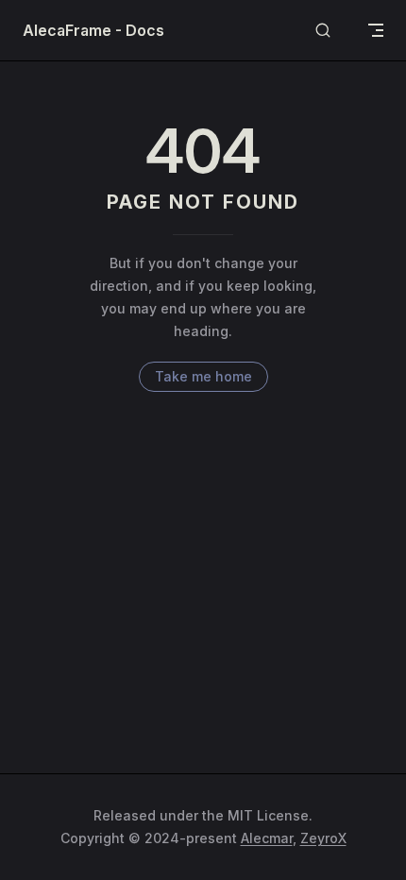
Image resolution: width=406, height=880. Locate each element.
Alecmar (267, 838)
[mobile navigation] (375, 30)
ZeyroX (323, 838)
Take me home (203, 376)
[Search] (323, 31)
